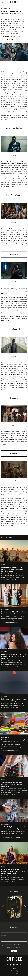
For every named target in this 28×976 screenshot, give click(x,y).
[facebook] (5, 39)
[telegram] (17, 39)
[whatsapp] (14, 39)
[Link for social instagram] (13, 965)
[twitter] (12, 39)
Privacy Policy (18, 947)
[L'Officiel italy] (14, 2)
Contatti (14, 968)
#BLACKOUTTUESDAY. (8, 85)
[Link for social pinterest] (17, 965)
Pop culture (5, 8)
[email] (2, 39)
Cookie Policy (14, 973)
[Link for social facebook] (10, 965)
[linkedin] (10, 39)
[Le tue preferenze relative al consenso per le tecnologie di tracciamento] (2, 2)
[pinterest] (7, 39)
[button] (25, 906)
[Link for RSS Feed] (20, 965)
